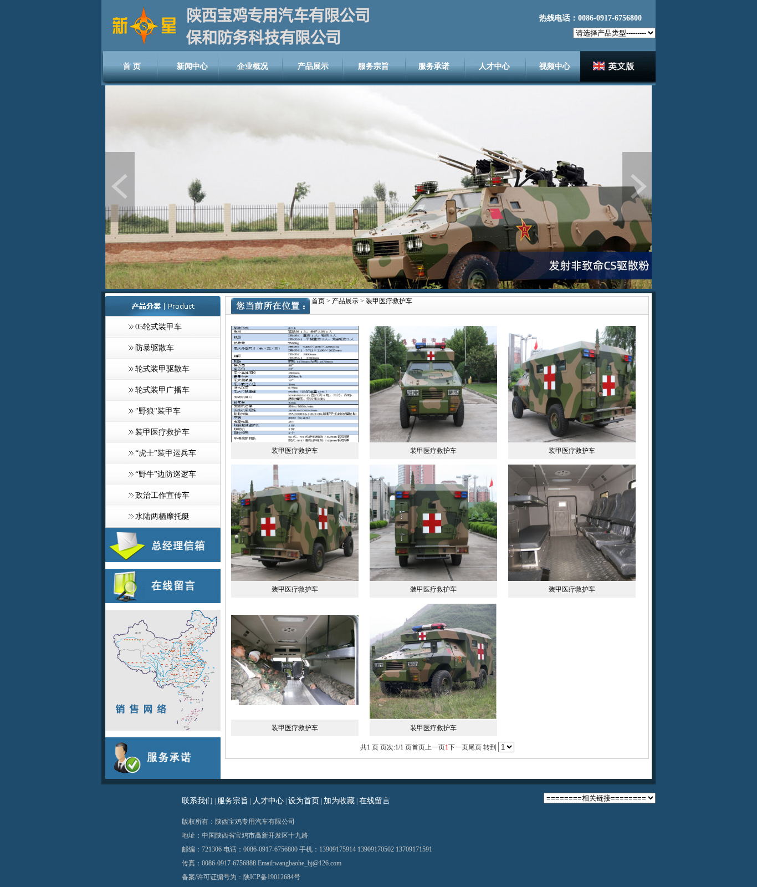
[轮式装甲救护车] (433, 717)
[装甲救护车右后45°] (295, 579)
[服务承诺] (163, 777)
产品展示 (313, 66)
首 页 (132, 66)
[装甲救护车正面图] (433, 440)
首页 (318, 301)
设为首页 (303, 801)
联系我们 (197, 801)
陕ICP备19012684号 (271, 877)
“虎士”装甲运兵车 (165, 453)
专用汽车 (255, 821)
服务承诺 (433, 66)
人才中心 (494, 66)
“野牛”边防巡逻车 (165, 474)
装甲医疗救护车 (162, 432)
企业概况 (252, 66)
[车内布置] (572, 579)
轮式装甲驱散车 (162, 369)
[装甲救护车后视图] (433, 579)
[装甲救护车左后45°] (572, 440)
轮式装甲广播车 (162, 390)
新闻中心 (192, 66)
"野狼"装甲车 (158, 411)
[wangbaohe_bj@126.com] (163, 560)
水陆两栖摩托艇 (162, 516)
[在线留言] (163, 601)
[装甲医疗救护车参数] (295, 440)
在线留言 (374, 801)
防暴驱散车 (154, 348)
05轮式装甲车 (158, 327)
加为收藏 (339, 801)
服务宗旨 (373, 66)
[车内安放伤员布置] (295, 717)
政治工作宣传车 (162, 495)
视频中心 (554, 66)
